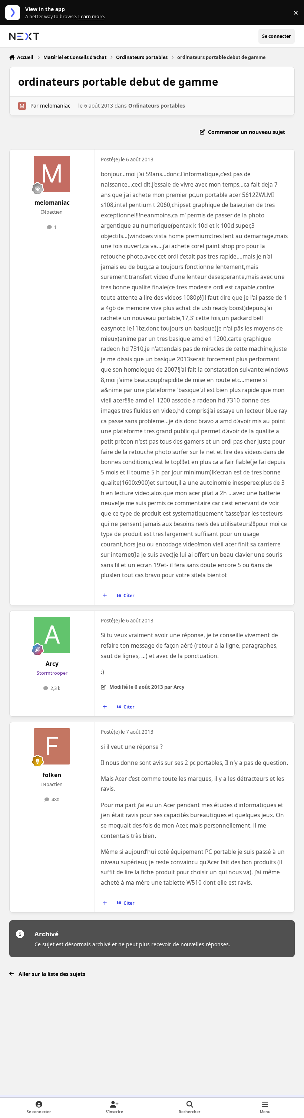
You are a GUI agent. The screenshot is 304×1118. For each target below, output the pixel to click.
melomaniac (55, 105)
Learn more (14, 12)
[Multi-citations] (105, 596)
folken (52, 775)
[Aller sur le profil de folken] (52, 746)
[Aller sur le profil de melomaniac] (22, 106)
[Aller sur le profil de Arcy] (52, 635)
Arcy (52, 664)
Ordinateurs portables (156, 105)
